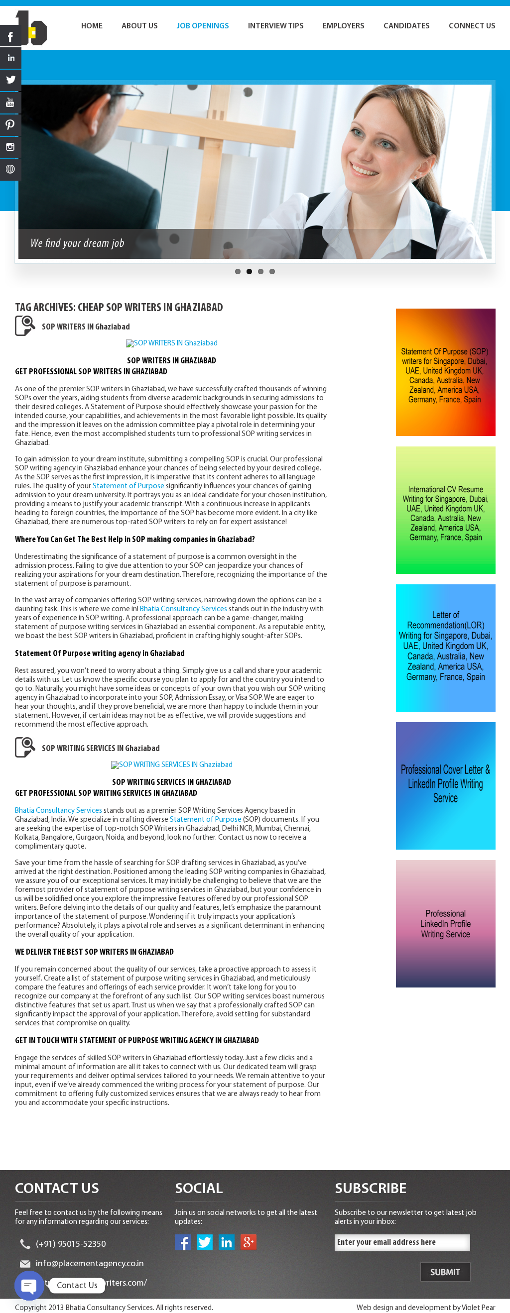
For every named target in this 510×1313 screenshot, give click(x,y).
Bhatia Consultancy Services (183, 609)
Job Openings (203, 26)
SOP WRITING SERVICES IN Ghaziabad (101, 749)
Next (501, 176)
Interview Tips (276, 26)
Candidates (406, 26)
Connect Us (472, 26)
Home (92, 26)
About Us (140, 26)
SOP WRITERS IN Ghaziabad (86, 327)
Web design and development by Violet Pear (426, 1308)
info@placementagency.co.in (90, 1264)
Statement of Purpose (128, 486)
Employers (344, 26)
